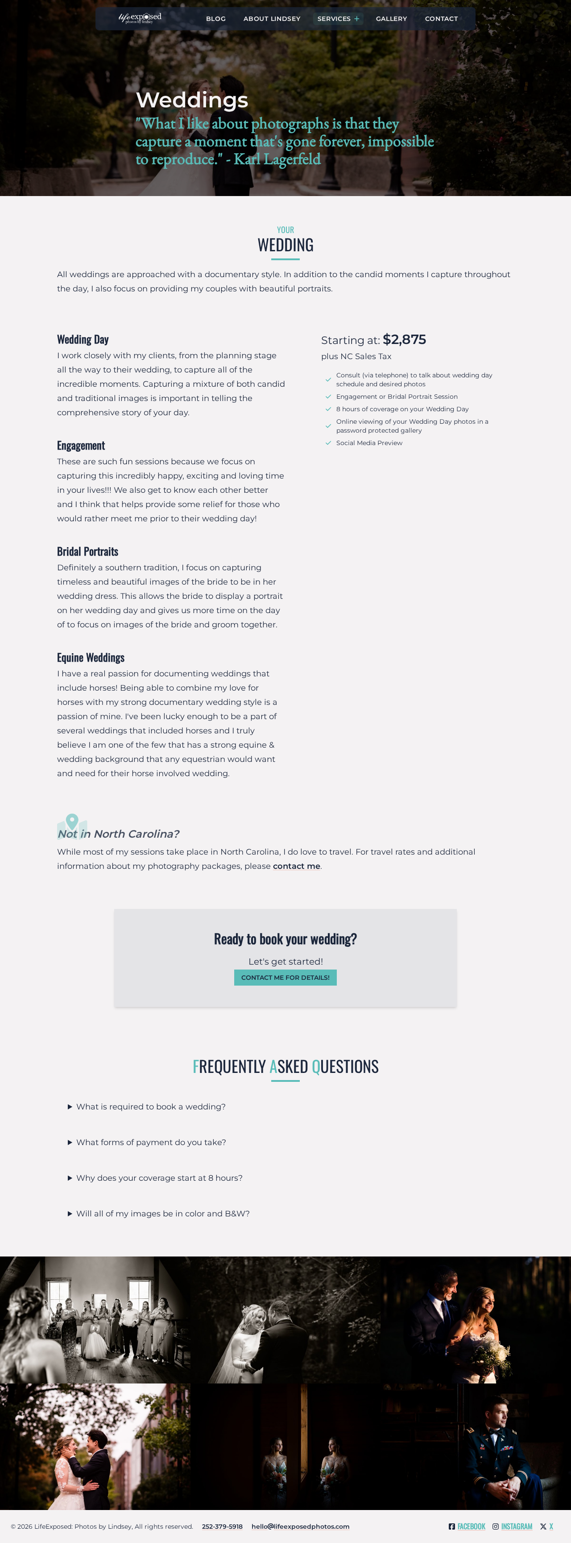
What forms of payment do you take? (151, 1142)
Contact (441, 19)
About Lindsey (272, 19)
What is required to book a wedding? (151, 1107)
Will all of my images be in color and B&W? (163, 1214)
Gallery (391, 19)
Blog (216, 19)
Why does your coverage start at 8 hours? (159, 1178)
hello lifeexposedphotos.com (301, 1527)
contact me (296, 866)
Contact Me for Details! (285, 978)
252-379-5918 (222, 1527)
